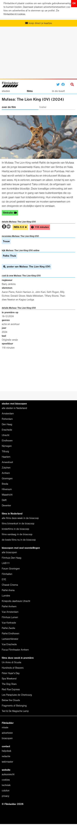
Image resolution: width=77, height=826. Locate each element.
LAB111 (6, 563)
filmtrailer (8, 213)
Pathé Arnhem (9, 607)
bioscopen (7, 738)
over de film (9, 107)
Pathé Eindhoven (10, 634)
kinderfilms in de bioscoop (15, 529)
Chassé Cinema (10, 585)
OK (74, 4)
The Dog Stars (9, 684)
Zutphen (6, 468)
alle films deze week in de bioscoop (20, 518)
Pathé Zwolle (8, 628)
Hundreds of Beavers (12, 668)
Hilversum (7, 489)
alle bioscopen (9, 553)
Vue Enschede (9, 645)
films (30, 91)
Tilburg (5, 452)
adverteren (7, 733)
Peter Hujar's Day (11, 673)
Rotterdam (7, 419)
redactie (6, 756)
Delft (4, 500)
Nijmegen (7, 446)
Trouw (6, 242)
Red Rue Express (11, 690)
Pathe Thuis (9, 256)
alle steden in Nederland (14, 408)
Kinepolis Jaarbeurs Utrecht (16, 601)
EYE (4, 580)
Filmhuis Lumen (10, 617)
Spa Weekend (9, 679)
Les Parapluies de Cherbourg (17, 695)
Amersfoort (7, 462)
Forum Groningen (11, 569)
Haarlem (6, 457)
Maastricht (7, 495)
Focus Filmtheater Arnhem (15, 650)
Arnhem (6, 473)
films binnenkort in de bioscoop (18, 524)
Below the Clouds (11, 700)
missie (5, 728)
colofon (5, 791)
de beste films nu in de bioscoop (19, 540)
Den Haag (7, 425)
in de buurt (58, 91)
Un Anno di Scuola (11, 663)
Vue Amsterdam (10, 612)
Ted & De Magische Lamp (15, 711)
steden (6, 91)
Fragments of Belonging (14, 706)
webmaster (7, 762)
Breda (5, 484)
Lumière (6, 596)
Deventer (6, 506)
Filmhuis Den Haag (11, 558)
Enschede (7, 430)
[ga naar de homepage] (10, 84)
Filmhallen (7, 574)
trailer (42, 107)
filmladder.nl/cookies (14, 14)
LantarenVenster (10, 639)
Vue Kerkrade (9, 623)
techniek (6, 785)
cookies (6, 780)
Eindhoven (7, 441)
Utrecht (5, 435)
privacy (5, 796)
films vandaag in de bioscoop (17, 535)
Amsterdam (8, 414)
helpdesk (6, 751)
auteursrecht (8, 775)
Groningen (7, 479)
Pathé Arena (8, 590)
